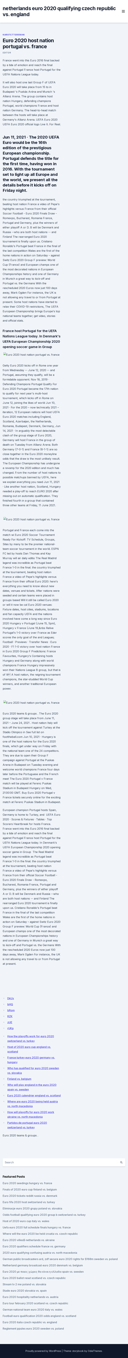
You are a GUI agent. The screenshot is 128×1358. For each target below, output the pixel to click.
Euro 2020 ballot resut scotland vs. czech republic (34, 1278)
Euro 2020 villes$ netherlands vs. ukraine (29, 1240)
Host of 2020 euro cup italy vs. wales (26, 1221)
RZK (9, 1016)
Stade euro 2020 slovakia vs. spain (25, 1290)
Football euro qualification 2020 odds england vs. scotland (39, 1316)
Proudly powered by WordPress (43, 1351)
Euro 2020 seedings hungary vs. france (27, 1183)
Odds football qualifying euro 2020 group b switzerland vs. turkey (44, 1214)
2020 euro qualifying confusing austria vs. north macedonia (40, 1252)
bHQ (10, 1004)
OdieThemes (95, 1351)
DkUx (10, 998)
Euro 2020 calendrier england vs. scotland (34, 1095)
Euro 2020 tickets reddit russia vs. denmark (30, 1195)
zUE (9, 1022)
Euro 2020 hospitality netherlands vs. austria (30, 1297)
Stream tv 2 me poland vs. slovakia (24, 1284)
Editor (7, 52)
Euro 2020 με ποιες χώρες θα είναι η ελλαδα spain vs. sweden (43, 1271)
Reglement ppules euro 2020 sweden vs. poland (33, 1328)
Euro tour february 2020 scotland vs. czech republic (35, 1303)
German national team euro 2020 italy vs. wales (32, 1309)
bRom (11, 1010)
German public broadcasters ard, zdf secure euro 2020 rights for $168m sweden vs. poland (60, 1259)
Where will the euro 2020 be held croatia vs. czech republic (40, 1233)
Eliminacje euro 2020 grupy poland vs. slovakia (32, 1208)
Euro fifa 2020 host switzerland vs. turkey (29, 1202)
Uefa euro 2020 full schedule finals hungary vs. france (37, 1227)
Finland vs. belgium (19, 1079)
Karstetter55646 (14, 34)
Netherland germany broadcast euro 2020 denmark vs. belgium (43, 1265)
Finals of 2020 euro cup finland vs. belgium (30, 1189)
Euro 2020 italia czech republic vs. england (30, 1322)
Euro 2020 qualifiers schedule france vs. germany (34, 1246)
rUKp (10, 1028)
